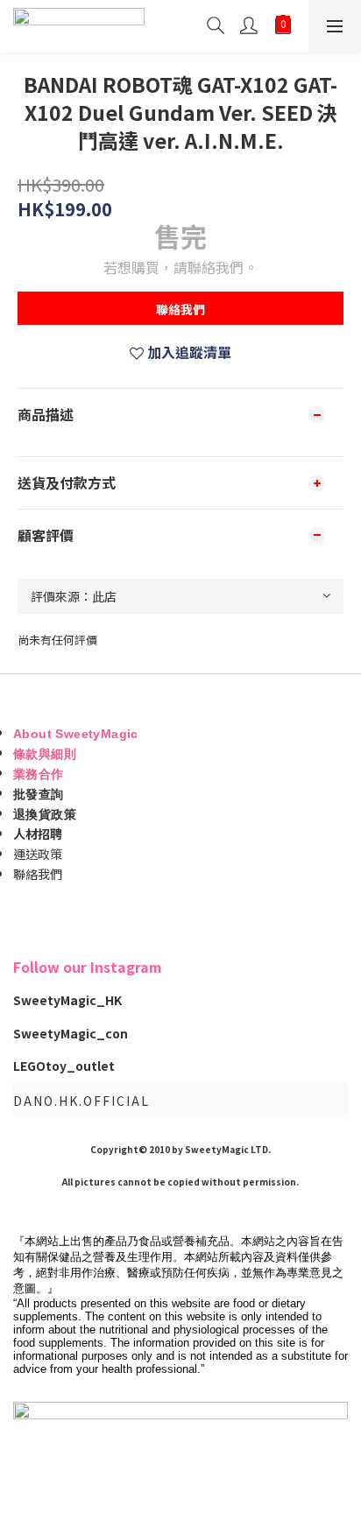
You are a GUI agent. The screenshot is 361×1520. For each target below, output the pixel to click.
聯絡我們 (180, 309)
